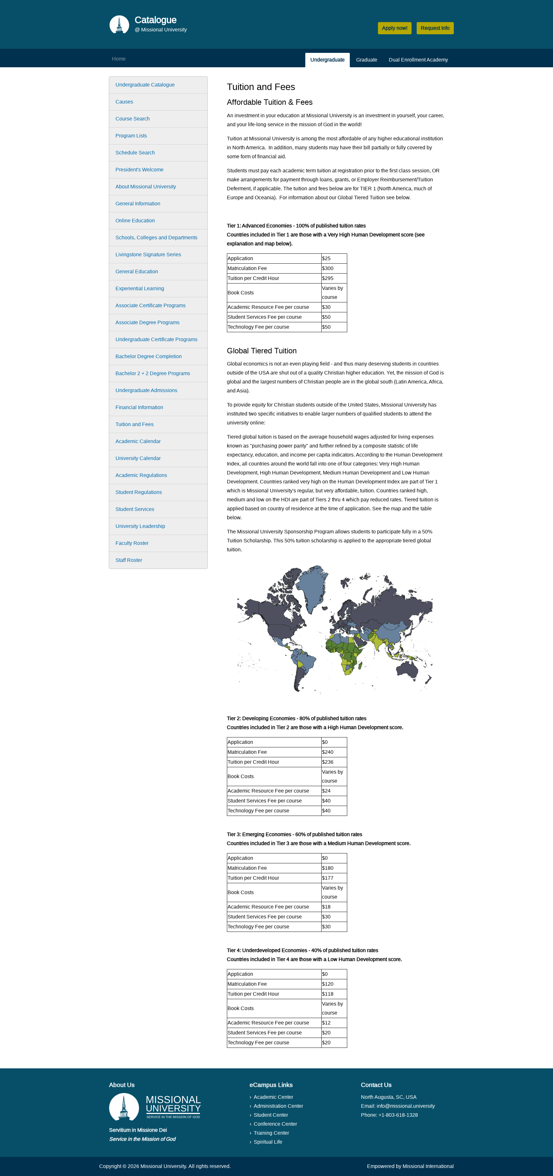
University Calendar (138, 458)
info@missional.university (406, 1106)
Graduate (366, 59)
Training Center (271, 1133)
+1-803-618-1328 (398, 1115)
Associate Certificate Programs (151, 305)
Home (119, 59)
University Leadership (140, 526)
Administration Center (278, 1106)
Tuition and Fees (135, 424)
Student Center (271, 1115)
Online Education (135, 220)
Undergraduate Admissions (146, 390)
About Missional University (146, 186)
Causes (124, 101)
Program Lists (131, 135)
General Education (137, 271)
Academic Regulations (141, 475)
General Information (138, 203)
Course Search (133, 118)
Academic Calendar (138, 441)
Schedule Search (135, 152)
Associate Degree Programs (148, 322)
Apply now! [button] (394, 28)
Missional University (163, 1166)
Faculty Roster (132, 543)
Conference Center (275, 1124)
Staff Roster (129, 560)
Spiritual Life (268, 1142)
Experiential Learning (140, 288)
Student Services (135, 509)
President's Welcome (140, 169)
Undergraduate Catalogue (145, 84)
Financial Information (139, 407)
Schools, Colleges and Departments (156, 237)
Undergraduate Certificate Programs (156, 339)
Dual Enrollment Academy (418, 59)
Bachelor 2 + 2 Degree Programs (153, 373)
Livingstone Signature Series (148, 254)
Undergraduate (327, 59)
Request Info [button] (435, 28)
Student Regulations (139, 492)
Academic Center (273, 1097)
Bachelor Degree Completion (149, 356)
